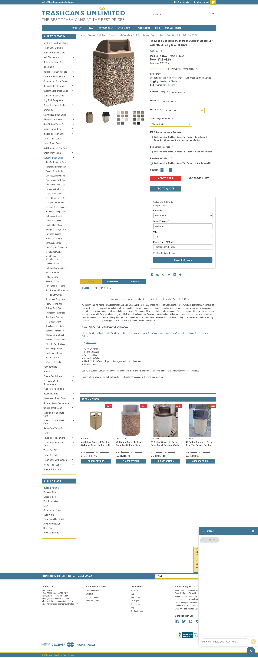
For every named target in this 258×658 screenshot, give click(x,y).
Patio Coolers (52, 277)
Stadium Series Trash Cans (53, 414)
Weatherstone (181, 333)
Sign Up (96, 597)
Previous (83, 72)
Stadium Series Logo (55, 330)
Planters (47, 371)
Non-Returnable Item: (161, 158)
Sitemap (70, 655)
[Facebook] (152, 274)
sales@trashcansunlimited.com (58, 2)
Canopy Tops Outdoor (55, 171)
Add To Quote (166, 188)
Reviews (135, 281)
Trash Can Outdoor (54, 353)
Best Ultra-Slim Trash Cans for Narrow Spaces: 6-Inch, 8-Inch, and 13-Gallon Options (195, 598)
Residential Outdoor (54, 317)
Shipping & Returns (94, 601)
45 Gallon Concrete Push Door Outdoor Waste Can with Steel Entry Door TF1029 (166, 35)
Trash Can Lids (50, 455)
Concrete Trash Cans (53, 86)
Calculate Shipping (183, 260)
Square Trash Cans (52, 407)
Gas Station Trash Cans (54, 124)
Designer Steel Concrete (56, 207)
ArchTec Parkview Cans (56, 162)
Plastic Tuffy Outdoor (55, 295)
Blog (157, 27)
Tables (46, 432)
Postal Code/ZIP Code (164, 242)
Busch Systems (51, 487)
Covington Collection (55, 189)
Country (157, 210)
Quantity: (154, 170)
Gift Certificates (92, 590)
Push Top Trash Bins (53, 388)
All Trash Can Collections (55, 43)
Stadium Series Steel (55, 335)
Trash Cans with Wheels (55, 459)
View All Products (52, 469)
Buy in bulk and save (171, 85)
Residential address (165, 253)
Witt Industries (50, 501)
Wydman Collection (54, 362)
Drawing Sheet (121, 333)
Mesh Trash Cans (52, 138)
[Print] (163, 274)
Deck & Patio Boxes (54, 193)
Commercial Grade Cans (55, 81)
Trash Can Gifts (51, 450)
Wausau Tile (49, 492)
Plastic (191, 333)
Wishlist (89, 594)
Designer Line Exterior (55, 202)
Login (88, 597)
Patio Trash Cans (53, 281)
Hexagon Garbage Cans (56, 229)
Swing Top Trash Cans (54, 428)
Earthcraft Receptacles (56, 211)
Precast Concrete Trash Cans (120, 35)
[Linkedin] (174, 274)
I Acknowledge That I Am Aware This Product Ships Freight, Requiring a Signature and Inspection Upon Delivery (180, 138)
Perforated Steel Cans (55, 286)
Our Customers (173, 27)
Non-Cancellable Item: (161, 147)
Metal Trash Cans (52, 143)
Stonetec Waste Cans (55, 344)
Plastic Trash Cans (52, 376)
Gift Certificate (181, 2)
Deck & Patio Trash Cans (56, 198)
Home (82, 35)
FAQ (91, 27)
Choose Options (96, 461)
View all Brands (51, 532)
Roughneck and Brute (55, 326)
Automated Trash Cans (56, 166)
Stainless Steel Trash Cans (53, 422)
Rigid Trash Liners (53, 321)
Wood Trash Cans (52, 464)
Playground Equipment (55, 299)
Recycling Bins (50, 393)
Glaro (46, 505)
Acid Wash (152, 333)
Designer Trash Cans (53, 95)
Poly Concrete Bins (54, 303)
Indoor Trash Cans (52, 129)
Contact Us (144, 27)
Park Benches (50, 366)
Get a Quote (124, 27)
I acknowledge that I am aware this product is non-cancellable (183, 152)
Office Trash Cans (52, 152)
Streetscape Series (54, 348)
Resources (105, 27)
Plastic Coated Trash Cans (57, 290)
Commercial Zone (52, 510)
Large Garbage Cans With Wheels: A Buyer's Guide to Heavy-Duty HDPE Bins (193, 604)
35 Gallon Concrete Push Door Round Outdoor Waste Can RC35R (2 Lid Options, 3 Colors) (165, 446)
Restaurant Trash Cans (54, 398)
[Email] (157, 274)
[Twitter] (169, 274)
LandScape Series (53, 243)
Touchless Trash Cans (54, 437)
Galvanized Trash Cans (54, 114)
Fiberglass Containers (54, 119)
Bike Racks (48, 66)
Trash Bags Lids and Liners (53, 444)
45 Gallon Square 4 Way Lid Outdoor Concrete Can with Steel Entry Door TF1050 (95, 445)
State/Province (161, 221)
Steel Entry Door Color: (161, 118)
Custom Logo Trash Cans (55, 90)
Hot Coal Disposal (54, 234)
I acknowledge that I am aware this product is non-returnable (182, 163)
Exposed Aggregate (166, 333)
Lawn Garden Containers (56, 247)
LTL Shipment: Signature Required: (167, 132)
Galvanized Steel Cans (55, 216)
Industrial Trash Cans (53, 133)
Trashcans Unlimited (53, 519)
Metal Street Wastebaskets (52, 257)
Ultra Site (48, 528)
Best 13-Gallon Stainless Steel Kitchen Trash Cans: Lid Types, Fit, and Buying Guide (193, 591)
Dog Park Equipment (53, 100)
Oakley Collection (53, 263)
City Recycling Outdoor (56, 175)
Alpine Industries (51, 523)
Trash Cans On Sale (53, 47)
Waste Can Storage (54, 357)
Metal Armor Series (54, 252)
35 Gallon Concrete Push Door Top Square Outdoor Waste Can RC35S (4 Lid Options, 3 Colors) (199, 446)
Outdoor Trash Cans (53, 157)
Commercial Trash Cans (56, 180)
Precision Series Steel (55, 312)
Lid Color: (155, 109)
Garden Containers (54, 220)
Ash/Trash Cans (51, 57)
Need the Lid (91, 342)
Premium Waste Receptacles (51, 383)
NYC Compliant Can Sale (55, 148)
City (155, 232)
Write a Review (190, 69)
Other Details (112, 281)
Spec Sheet (98, 333)
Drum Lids (48, 109)
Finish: (154, 100)
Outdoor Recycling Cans (56, 268)
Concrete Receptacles (55, 184)
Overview (91, 281)
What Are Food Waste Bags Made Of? (190, 609)
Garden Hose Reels (54, 225)
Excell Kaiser (49, 496)
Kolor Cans (48, 514)
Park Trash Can (52, 272)
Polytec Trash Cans (54, 308)
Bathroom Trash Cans (53, 62)
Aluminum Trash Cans (54, 52)
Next (145, 72)
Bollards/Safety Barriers (55, 71)
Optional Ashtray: (159, 91)
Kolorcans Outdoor (54, 238)
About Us (77, 27)
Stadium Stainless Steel (56, 339)
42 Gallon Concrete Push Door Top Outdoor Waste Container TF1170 (129, 445)
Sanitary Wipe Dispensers (56, 403)
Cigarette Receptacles (54, 76)
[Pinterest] (180, 274)
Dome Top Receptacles (54, 105)
